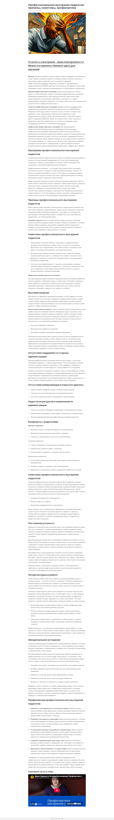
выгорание (74, 107)
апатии (43, 116)
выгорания (44, 83)
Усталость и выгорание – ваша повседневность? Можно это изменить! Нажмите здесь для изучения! (56, 66)
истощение (61, 123)
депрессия (34, 123)
